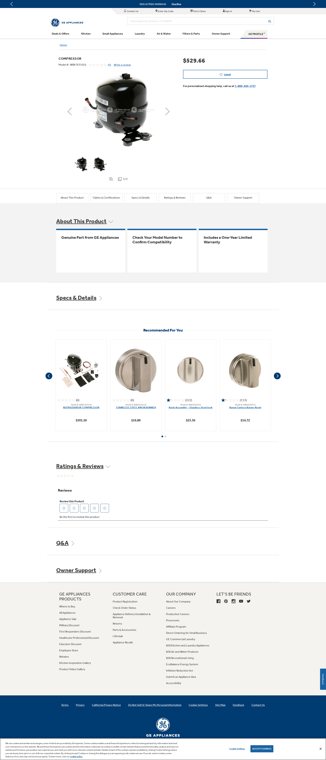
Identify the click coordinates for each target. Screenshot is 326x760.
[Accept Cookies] (320, 749)
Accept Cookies (261, 748)
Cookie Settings (237, 748)
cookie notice (76, 756)
